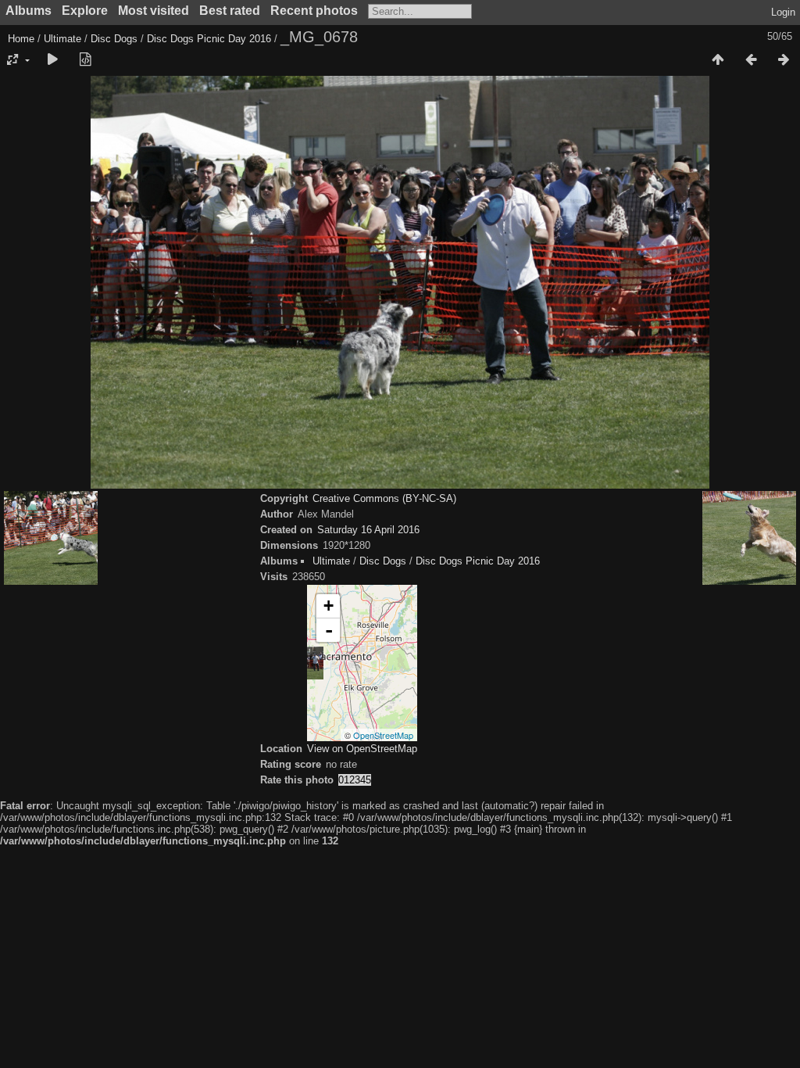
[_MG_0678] (307, 663)
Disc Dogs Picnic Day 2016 (209, 39)
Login (783, 12)
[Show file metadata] (85, 60)
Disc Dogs (114, 39)
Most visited (153, 10)
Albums (28, 10)
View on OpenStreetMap (362, 748)
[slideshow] (52, 60)
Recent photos (314, 10)
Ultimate (62, 39)
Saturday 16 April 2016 (368, 530)
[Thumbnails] (718, 60)
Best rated (229, 10)
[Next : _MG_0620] (783, 60)
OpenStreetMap (383, 735)
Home (21, 39)
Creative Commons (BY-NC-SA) (384, 498)
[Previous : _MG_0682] (750, 60)
